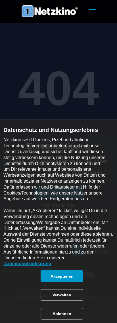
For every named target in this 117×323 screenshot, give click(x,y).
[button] (92, 11)
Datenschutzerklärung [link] (27, 263)
